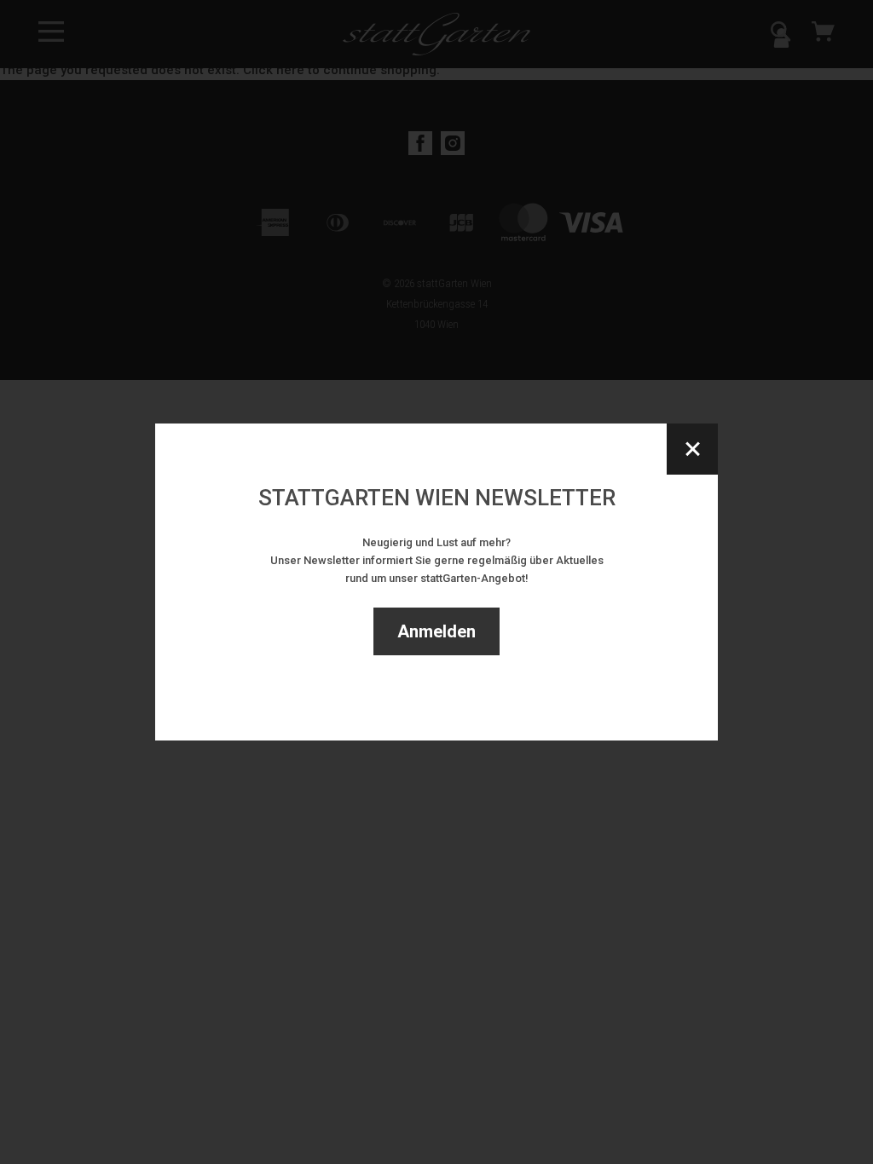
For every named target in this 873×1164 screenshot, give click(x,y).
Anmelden (436, 631)
